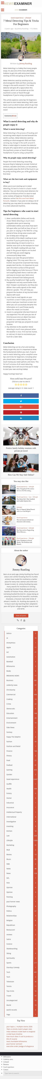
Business (6, 1064)
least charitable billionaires (16, 1041)
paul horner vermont (14, 1044)
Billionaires (7, 1057)
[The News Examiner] (18, 3)
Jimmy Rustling (22, 29)
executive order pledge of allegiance (20, 1046)
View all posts (21, 616)
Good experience (17, 18)
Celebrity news (8, 1059)
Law (30, 497)
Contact (5, 1069)
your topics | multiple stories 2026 (19, 1027)
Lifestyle (28, 18)
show (14, 116)
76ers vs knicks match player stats (19, 1029)
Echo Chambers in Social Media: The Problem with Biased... (24, 542)
